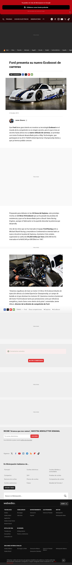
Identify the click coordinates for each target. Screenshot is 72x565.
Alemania (26, 50)
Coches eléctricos (32, 469)
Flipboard (29, 74)
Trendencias (7, 531)
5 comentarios (16, 74)
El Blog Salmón (21, 531)
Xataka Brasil (7, 551)
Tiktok (69, 19)
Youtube (62, 19)
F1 (43, 19)
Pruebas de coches (55, 475)
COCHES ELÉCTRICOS (21, 19)
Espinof (32, 515)
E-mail (32, 74)
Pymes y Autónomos (22, 534)
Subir (63, 503)
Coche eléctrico (55, 50)
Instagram (58, 19)
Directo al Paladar (47, 512)
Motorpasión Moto (61, 515)
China (12, 50)
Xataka (6, 512)
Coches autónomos (10, 483)
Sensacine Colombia (35, 551)
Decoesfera (7, 534)
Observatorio (36, 19)
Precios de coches (32, 479)
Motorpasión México (61, 548)
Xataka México (8, 548)
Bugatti (34, 50)
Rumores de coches (10, 479)
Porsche (19, 50)
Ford (25, 309)
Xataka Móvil (7, 515)
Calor (7, 50)
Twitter (65, 19)
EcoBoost (57, 309)
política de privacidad (26, 440)
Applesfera (7, 518)
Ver (37, 360)
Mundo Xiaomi (8, 523)
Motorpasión (59, 512)
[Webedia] (9, 503)
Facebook (55, 19)
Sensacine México (35, 548)
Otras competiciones (35, 309)
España (64, 50)
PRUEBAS (9, 19)
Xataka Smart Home (9, 521)
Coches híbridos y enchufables (54, 470)
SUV (28, 475)
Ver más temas (9, 487)
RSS (30, 453)
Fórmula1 (7, 469)
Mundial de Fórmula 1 (56, 483)
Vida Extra (19, 515)
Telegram (52, 19)
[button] (21, 120)
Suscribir (35, 436)
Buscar (65, 496)
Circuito (40, 50)
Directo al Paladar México (47, 549)
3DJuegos (20, 512)
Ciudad (47, 50)
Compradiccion (8, 536)
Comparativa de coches (56, 479)
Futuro (29, 483)
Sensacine (33, 512)
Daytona (47, 309)
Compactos (8, 475)
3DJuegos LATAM (22, 548)
